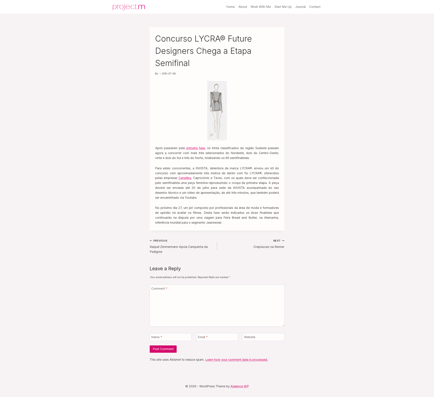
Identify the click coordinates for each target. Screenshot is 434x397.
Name (156, 337)
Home (230, 6)
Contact (314, 6)
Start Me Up (283, 6)
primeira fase (195, 148)
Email (203, 337)
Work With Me (261, 6)
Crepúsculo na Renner (268, 244)
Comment (159, 288)
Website (249, 337)
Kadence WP (240, 386)
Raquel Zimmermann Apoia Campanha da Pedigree (179, 246)
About (242, 6)
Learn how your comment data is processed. (236, 359)
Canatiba (185, 178)
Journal (300, 6)
